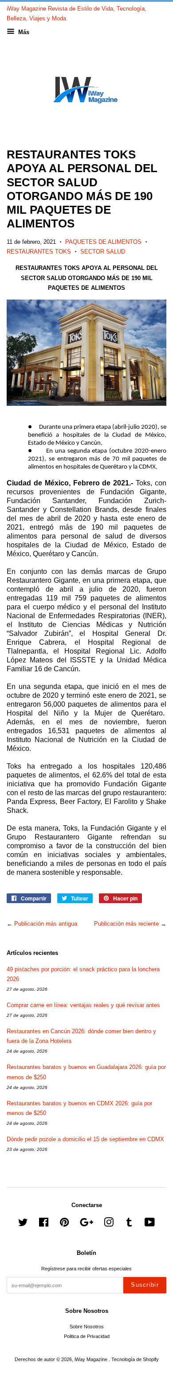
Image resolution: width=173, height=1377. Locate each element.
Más (22, 32)
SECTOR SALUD (102, 251)
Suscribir (145, 1284)
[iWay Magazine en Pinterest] (64, 1224)
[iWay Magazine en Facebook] (44, 1224)
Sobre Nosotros (87, 1326)
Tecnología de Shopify (135, 1359)
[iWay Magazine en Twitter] (23, 1224)
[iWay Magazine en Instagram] (109, 1224)
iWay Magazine (92, 1359)
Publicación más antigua (45, 923)
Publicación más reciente (126, 923)
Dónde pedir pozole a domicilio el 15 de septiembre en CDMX (85, 1139)
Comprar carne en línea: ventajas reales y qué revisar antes (83, 1005)
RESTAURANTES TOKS (39, 251)
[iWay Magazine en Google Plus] (86, 1224)
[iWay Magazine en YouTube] (150, 1224)
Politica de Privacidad (87, 1336)
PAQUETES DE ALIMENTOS (103, 241)
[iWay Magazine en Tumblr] (129, 1224)
